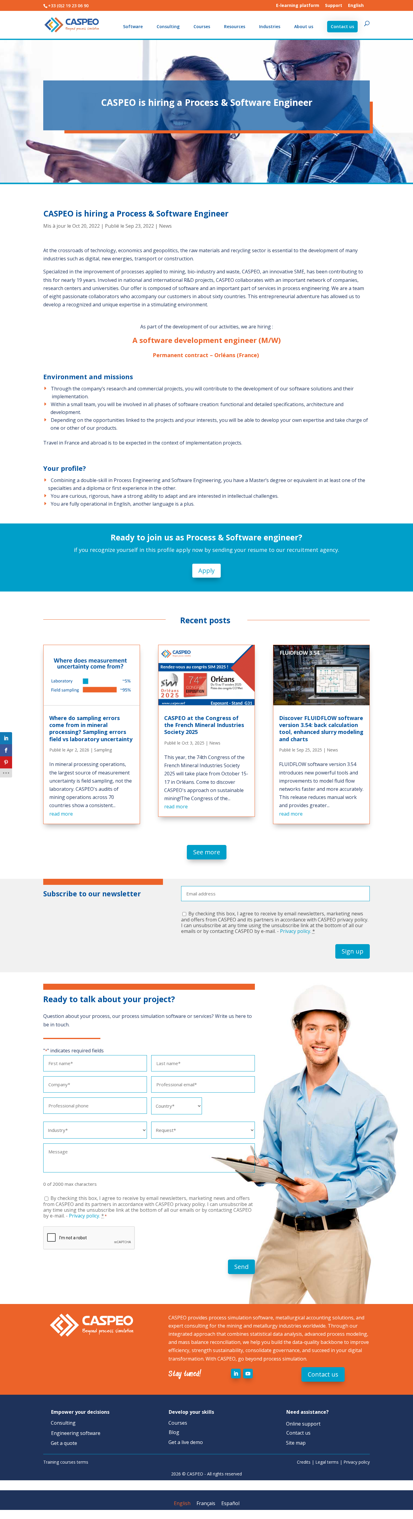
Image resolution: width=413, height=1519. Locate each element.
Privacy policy (356, 1462)
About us (303, 26)
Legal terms (327, 1462)
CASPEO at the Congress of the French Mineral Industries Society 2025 (204, 725)
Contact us (342, 26)
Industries (269, 26)
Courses (201, 26)
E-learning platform (297, 5)
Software (133, 26)
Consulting (168, 26)
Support (333, 5)
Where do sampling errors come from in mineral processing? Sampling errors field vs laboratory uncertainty (90, 728)
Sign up (352, 951)
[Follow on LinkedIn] (236, 1373)
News (165, 226)
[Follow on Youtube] (248, 1373)
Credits (304, 1462)
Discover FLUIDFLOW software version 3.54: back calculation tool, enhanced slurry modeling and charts (321, 728)
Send (241, 1267)
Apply (206, 570)
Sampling (103, 750)
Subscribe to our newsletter (92, 893)
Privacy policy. (295, 931)
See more (206, 852)
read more (61, 813)
